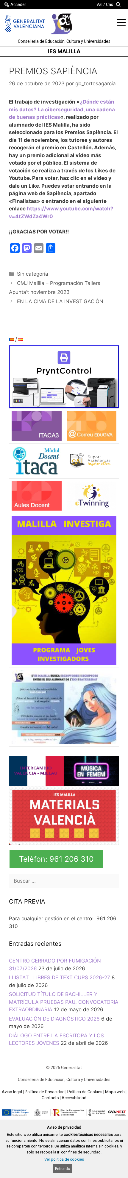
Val (99, 4)
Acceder (18, 4)
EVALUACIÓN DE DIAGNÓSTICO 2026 (54, 1019)
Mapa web (115, 1091)
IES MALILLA (64, 51)
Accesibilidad (74, 1097)
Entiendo (62, 1168)
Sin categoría (32, 274)
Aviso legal (12, 1091)
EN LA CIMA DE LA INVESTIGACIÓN (60, 301)
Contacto (50, 1097)
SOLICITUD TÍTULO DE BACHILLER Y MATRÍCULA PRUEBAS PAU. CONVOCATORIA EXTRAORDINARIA (63, 1001)
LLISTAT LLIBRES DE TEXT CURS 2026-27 (59, 977)
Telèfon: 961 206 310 (56, 858)
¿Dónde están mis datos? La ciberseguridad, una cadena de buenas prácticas (62, 109)
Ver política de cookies (64, 1159)
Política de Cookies (84, 1091)
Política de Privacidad (45, 1091)
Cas (109, 4)
